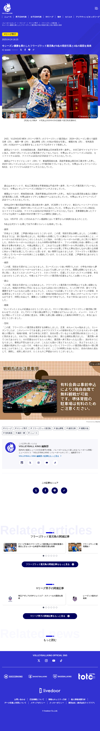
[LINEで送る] (29, 50)
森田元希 (72, 428)
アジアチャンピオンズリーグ (88, 17)
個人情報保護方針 (78, 699)
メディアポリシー (38, 703)
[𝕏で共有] (21, 50)
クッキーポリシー (56, 703)
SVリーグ (49, 17)
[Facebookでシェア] (25, 50)
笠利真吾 (8, 433)
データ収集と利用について (15, 703)
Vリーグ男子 (22, 428)
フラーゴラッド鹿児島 (41, 428)
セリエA (68, 17)
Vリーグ (8, 428)
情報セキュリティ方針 (57, 699)
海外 (59, 17)
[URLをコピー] (33, 50)
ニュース (8, 17)
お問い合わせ (19, 699)
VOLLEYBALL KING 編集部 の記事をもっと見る (39, 456)
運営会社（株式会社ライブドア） (82, 703)
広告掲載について (37, 699)
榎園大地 (84, 428)
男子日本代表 (21, 17)
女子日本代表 (36, 17)
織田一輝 (21, 433)
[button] (43, 556)
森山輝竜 (59, 428)
